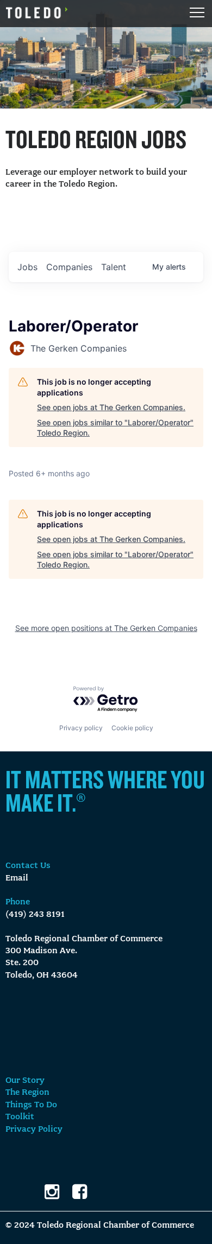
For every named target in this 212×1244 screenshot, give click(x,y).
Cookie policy (132, 728)
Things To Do (31, 1105)
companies (69, 266)
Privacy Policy (34, 1129)
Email (16, 878)
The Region (27, 1092)
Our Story (25, 1080)
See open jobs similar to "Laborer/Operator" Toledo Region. (115, 428)
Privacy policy (81, 728)
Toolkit (19, 1117)
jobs (27, 266)
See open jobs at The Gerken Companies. (111, 407)
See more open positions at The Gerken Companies (106, 628)
